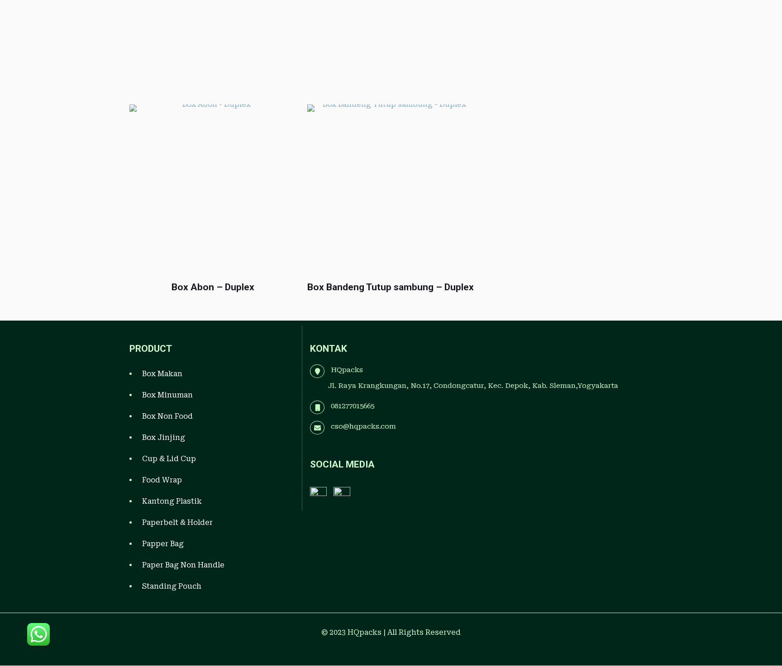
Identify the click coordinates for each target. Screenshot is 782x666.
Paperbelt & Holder (177, 522)
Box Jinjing (163, 437)
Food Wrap (162, 480)
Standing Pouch (171, 586)
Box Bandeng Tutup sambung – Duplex (390, 287)
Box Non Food (167, 416)
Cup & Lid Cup (169, 458)
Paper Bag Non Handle (183, 565)
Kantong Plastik (172, 501)
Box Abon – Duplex (213, 287)
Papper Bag (163, 543)
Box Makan (162, 373)
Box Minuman (167, 395)
